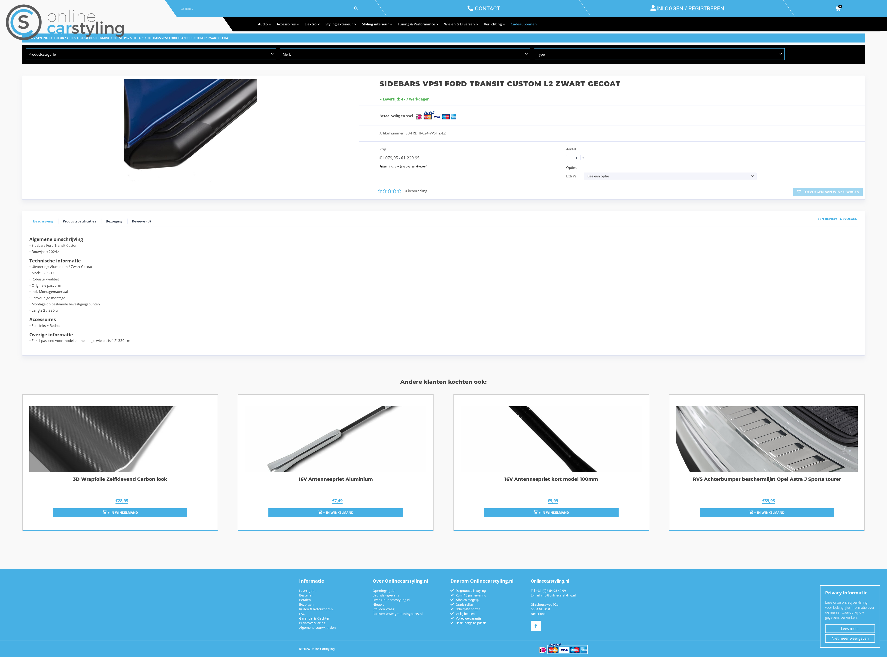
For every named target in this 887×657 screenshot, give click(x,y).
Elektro (310, 24)
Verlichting (493, 24)
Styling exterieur (339, 24)
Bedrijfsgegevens (386, 595)
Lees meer (850, 628)
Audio (263, 24)
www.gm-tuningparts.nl (404, 613)
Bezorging (114, 221)
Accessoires (286, 24)
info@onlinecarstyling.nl (558, 595)
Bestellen (306, 595)
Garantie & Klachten (314, 618)
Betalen (305, 600)
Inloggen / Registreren (690, 8)
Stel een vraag (384, 609)
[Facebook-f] (536, 626)
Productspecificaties (79, 221)
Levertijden (307, 590)
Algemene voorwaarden (317, 627)
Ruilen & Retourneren (316, 609)
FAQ (302, 613)
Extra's (571, 176)
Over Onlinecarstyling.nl (391, 600)
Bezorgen (306, 604)
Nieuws (378, 604)
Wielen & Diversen (459, 24)
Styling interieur (375, 24)
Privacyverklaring (312, 623)
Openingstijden (385, 590)
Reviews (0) (141, 221)
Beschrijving (43, 221)
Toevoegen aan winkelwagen (830, 191)
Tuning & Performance (416, 24)
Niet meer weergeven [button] (850, 638)
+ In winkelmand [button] (122, 512)
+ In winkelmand (337, 512)
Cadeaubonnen (524, 24)
